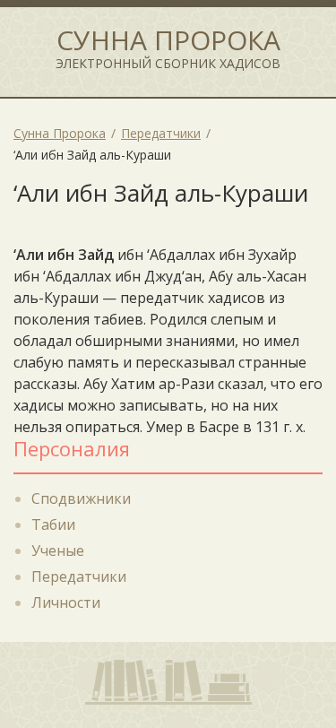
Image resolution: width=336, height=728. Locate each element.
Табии (53, 524)
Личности (65, 602)
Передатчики (78, 576)
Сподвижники (81, 498)
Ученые (57, 550)
